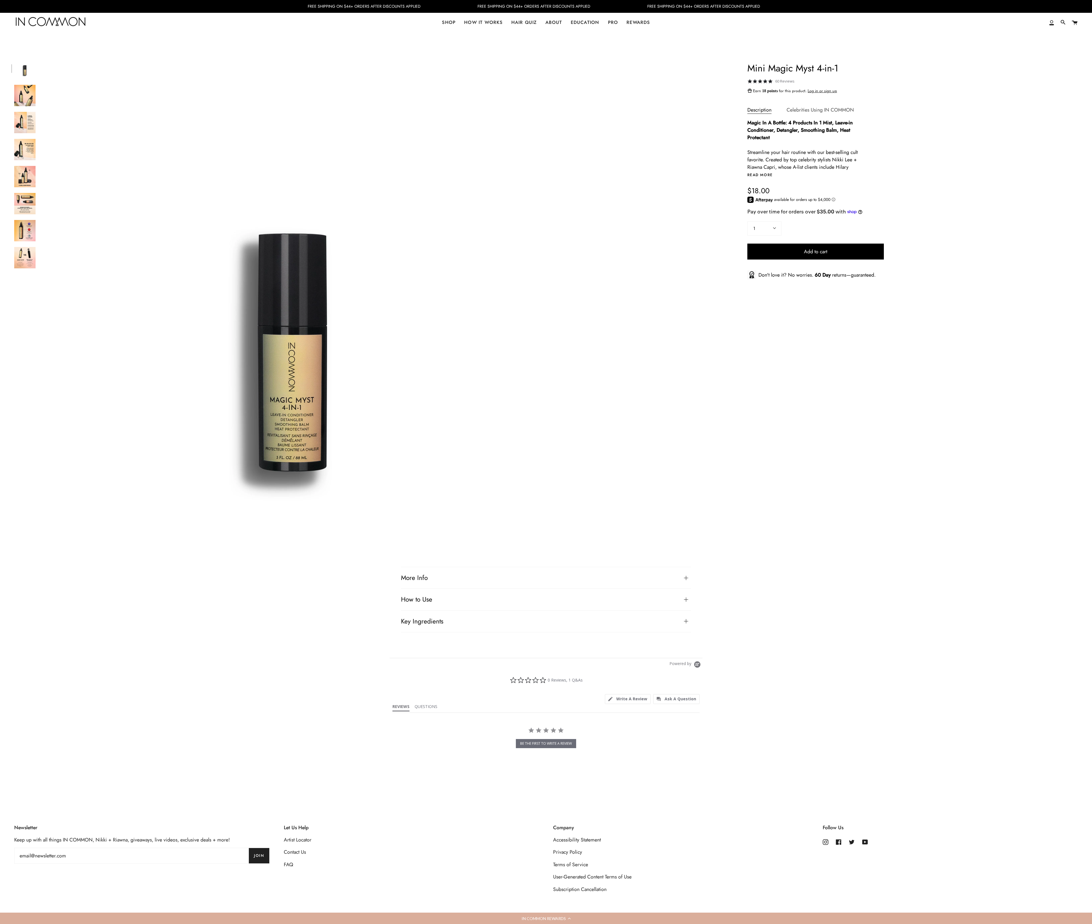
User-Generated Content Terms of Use (592, 876)
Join (259, 855)
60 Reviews (785, 81)
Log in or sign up (822, 91)
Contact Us (295, 852)
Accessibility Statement (577, 839)
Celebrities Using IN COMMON (820, 110)
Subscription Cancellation (580, 889)
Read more (760, 175)
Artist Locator (297, 839)
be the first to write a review (546, 743)
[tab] (628, 699)
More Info (414, 578)
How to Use (416, 599)
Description (759, 110)
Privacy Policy (567, 852)
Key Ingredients (422, 621)
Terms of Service (570, 864)
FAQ (288, 864)
